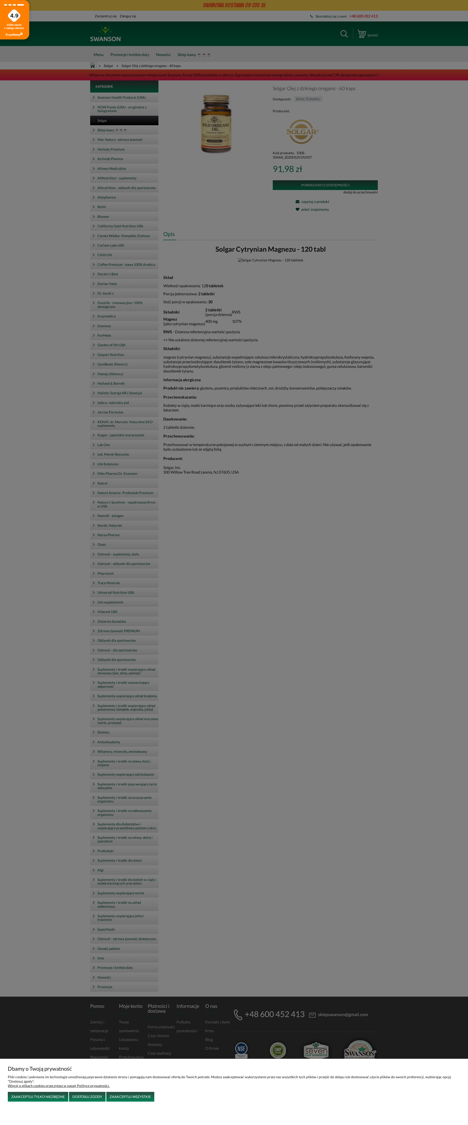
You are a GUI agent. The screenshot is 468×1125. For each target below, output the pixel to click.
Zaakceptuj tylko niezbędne (38, 1097)
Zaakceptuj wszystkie (130, 1097)
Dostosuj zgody (87, 1097)
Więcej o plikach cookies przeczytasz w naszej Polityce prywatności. (59, 1086)
